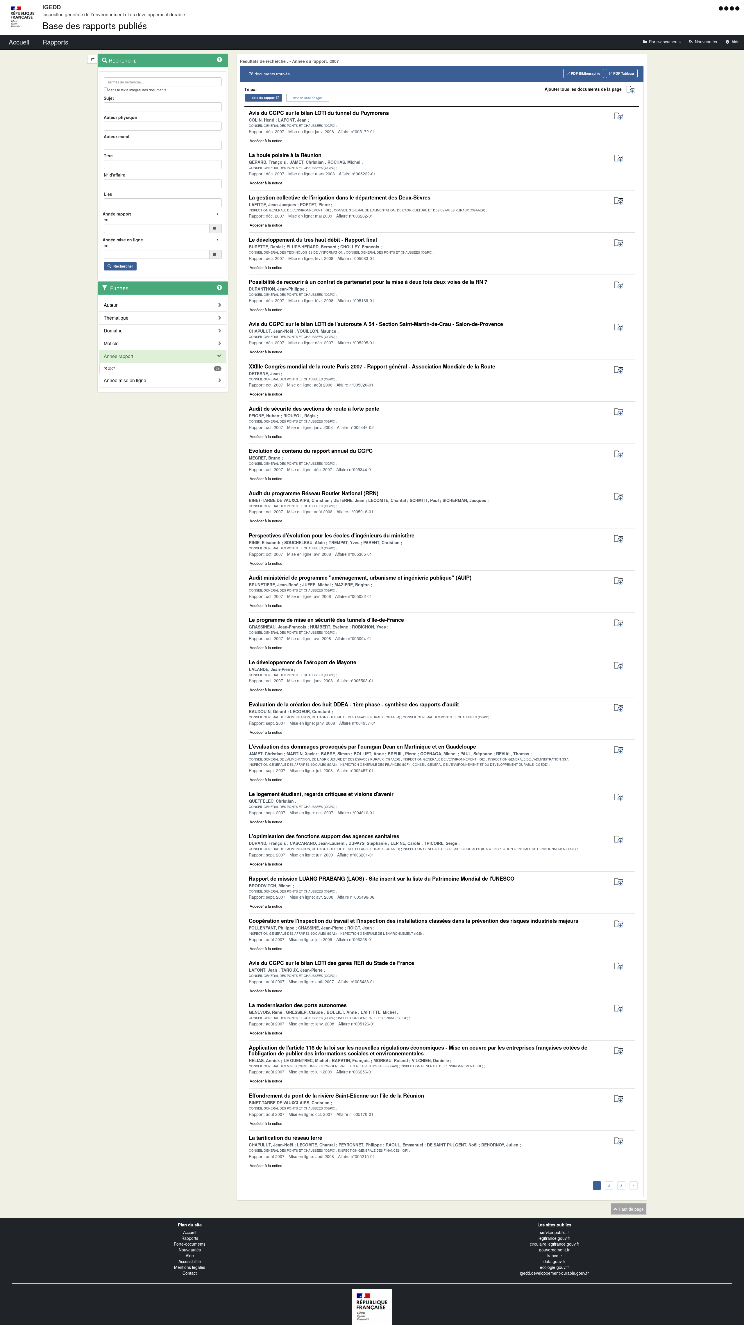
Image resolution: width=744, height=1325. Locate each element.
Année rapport (118, 356)
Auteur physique (120, 117)
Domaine (113, 330)
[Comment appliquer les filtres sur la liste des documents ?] (219, 287)
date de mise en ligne (308, 97)
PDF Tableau (623, 73)
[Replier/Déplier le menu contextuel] (92, 59)
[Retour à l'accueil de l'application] (372, 1306)
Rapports (189, 1238)
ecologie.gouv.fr (554, 1267)
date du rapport (264, 97)
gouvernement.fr (554, 1250)
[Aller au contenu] (727, 8)
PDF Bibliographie (585, 73)
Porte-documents (189, 1244)
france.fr (554, 1255)
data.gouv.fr (554, 1261)
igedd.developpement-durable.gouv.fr (554, 1273)
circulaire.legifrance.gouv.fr (554, 1244)
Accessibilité (189, 1261)
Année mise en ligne (125, 380)
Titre (108, 155)
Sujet (109, 98)
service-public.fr (554, 1232)
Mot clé (111, 343)
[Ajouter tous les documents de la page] (631, 89)
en (106, 219)
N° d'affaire (114, 175)
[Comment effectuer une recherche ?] (219, 59)
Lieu (108, 194)
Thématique (116, 318)
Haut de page (631, 1209)
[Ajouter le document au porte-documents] (619, 116)
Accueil (189, 1232)
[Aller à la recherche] (732, 8)
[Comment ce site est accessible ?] (721, 8)
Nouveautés (190, 1250)
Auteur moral (116, 136)
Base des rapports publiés (94, 25)
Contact (190, 1273)
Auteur (110, 305)
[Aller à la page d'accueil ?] (737, 8)
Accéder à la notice (266, 140)
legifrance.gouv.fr (554, 1238)
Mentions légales (189, 1267)
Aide (190, 1255)
